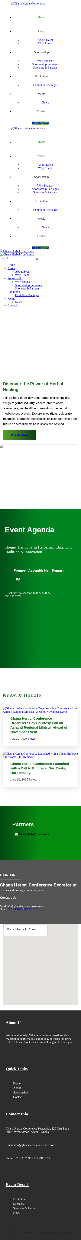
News (31, 739)
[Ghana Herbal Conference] (17, 251)
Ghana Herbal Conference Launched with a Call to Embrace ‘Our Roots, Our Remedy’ (39, 768)
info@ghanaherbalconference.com (34, 1145)
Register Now (40, 123)
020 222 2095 (15, 909)
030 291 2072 (41, 1158)
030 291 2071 (31, 909)
